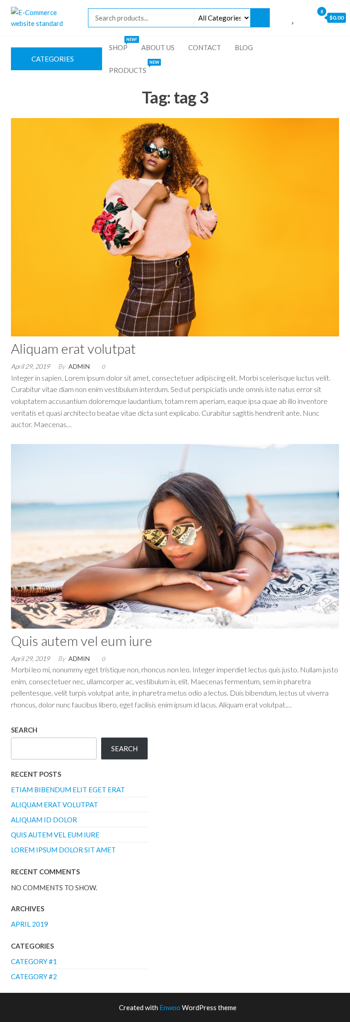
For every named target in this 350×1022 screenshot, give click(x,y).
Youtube (325, 47)
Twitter (311, 47)
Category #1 (34, 961)
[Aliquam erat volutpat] (175, 226)
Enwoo (170, 1007)
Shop (121, 44)
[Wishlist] (294, 17)
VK (338, 47)
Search (24, 730)
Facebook (284, 47)
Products (133, 67)
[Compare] (283, 17)
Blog (244, 47)
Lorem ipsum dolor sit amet (63, 850)
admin (79, 366)
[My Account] (304, 17)
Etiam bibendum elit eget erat (68, 789)
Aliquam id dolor (44, 820)
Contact (204, 47)
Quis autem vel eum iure (81, 640)
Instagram (297, 47)
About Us (158, 47)
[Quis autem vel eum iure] (175, 535)
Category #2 (34, 976)
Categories (52, 59)
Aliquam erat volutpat (73, 348)
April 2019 (29, 924)
